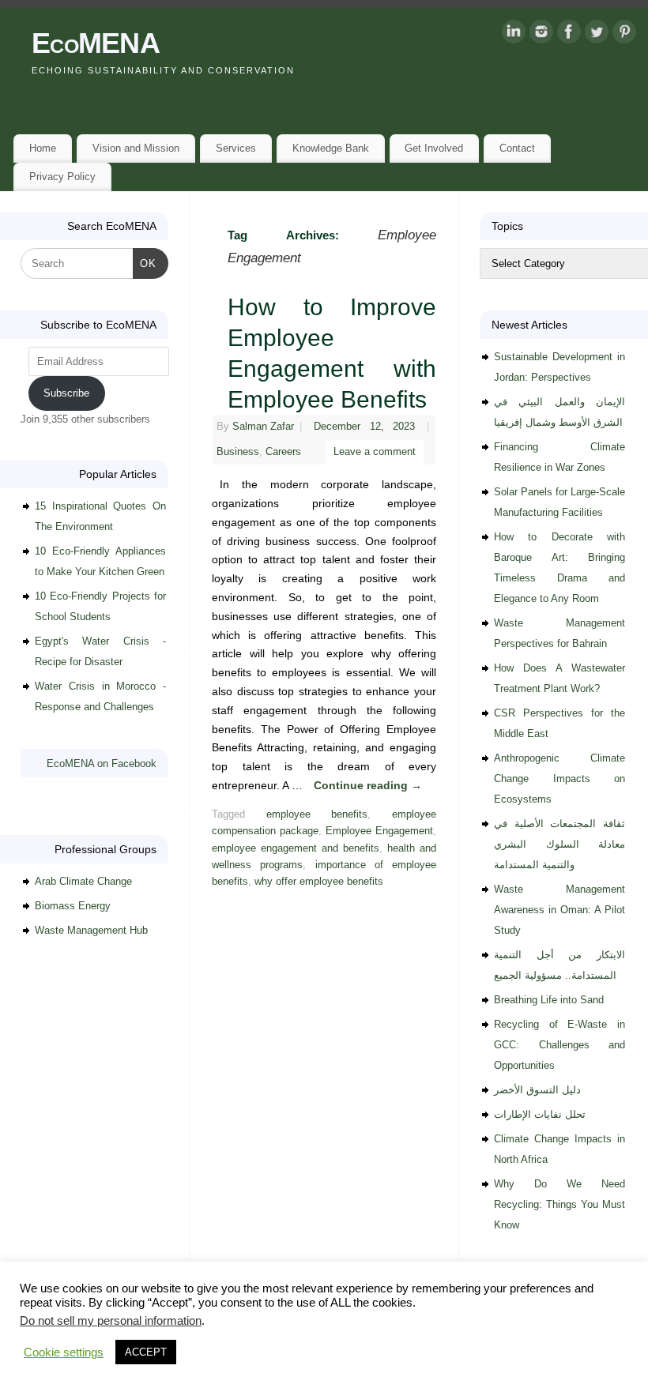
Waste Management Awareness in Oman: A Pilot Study (559, 909)
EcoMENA (96, 43)
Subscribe (66, 393)
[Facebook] (569, 35)
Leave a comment (374, 451)
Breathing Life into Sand (549, 1000)
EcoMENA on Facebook (101, 763)
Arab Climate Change (83, 881)
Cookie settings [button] (64, 1352)
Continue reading (368, 785)
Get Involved (434, 148)
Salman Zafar (263, 426)
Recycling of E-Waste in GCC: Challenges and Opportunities (559, 1044)
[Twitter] (596, 35)
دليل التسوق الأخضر (537, 1090)
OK (145, 263)
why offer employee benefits (318, 881)
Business (238, 451)
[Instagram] (541, 35)
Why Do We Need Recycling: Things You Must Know (559, 1204)
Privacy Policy (62, 176)
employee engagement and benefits (295, 848)
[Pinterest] (624, 35)
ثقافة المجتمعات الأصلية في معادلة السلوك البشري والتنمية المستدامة (559, 844)
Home (42, 148)
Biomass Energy (73, 906)
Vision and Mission (135, 148)
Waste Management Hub (91, 930)
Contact (517, 148)
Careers (283, 451)
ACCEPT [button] (146, 1352)
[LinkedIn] (514, 35)
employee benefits (317, 814)
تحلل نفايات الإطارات (540, 1114)
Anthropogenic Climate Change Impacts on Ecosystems (559, 778)
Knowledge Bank (330, 148)
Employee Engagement (379, 831)
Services (236, 148)
